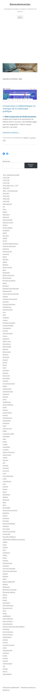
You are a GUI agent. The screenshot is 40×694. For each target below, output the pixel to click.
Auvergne (6, 254)
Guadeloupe (7, 402)
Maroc (5, 492)
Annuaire (6, 236)
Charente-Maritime (9, 304)
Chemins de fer (8, 310)
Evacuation (6, 378)
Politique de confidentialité (11, 687)
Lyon (4, 484)
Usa (4, 666)
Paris (4, 550)
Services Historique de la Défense (13, 627)
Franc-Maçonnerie (9, 384)
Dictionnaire (7, 352)
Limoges (5, 465)
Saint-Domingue (8, 605)
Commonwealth (8, 325)
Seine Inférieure (8, 619)
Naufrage (6, 521)
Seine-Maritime (8, 624)
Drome (5, 362)
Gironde (5, 397)
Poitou (5, 555)
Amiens (5, 225)
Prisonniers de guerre (10, 571)
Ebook (5, 365)
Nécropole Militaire (9, 524)
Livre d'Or (6, 471)
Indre (4, 426)
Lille (4, 463)
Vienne (5, 671)
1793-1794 (6, 183)
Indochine (6, 423)
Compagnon (7, 328)
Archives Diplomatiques (10, 244)
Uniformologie (7, 664)
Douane (5, 360)
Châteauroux (7, 307)
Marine (5, 489)
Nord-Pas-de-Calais (9, 531)
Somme (5, 642)
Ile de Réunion (7, 418)
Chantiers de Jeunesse (10, 299)
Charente (6, 302)
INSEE (25, 138)
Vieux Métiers (7, 674)
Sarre (4, 611)
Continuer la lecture (11, 132)
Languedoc (6, 447)
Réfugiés (5, 576)
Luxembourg (7, 481)
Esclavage (6, 370)
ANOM (5, 238)
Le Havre (6, 450)
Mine (4, 505)
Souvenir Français (8, 645)
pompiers (6, 566)
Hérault (5, 415)
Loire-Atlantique (8, 476)
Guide (5, 407)
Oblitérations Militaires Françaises (14, 539)
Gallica (5, 386)
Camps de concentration (11, 294)
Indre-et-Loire (7, 428)
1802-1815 (6, 188)
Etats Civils (6, 376)
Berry (4, 270)
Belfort (5, 262)
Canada (5, 296)
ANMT (5, 233)
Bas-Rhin (5, 259)
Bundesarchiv (7, 291)
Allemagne (6, 214)
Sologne (5, 640)
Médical (5, 497)
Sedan (5, 613)
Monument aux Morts (10, 510)
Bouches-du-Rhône (9, 281)
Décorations (7, 344)
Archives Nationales (9, 246)
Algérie (5, 212)
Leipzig (5, 457)
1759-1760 (6, 178)
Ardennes (6, 249)
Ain (4, 207)
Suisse (5, 648)
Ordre (5, 545)
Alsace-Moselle (7, 220)
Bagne (5, 257)
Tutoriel (5, 661)
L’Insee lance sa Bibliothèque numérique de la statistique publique (19, 108)
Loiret (5, 479)
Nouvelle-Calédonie (9, 537)
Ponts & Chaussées (9, 568)
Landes (5, 444)
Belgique (5, 265)
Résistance (6, 587)
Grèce (4, 399)
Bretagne (6, 286)
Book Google (7, 278)
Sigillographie (7, 637)
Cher (4, 312)
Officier (5, 542)
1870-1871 (6, 193)
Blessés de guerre (8, 275)
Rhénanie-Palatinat (9, 592)
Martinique (6, 494)
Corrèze (5, 331)
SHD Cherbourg (8, 632)
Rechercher (6, 161)
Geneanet (6, 394)
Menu (20, 17)
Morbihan (6, 513)
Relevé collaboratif (9, 582)
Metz (4, 502)
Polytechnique (7, 563)
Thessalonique (7, 650)
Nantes (5, 516)
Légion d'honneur (8, 452)
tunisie (5, 656)
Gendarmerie (7, 389)
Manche (5, 487)
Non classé (6, 529)
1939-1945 (6, 201)
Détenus (5, 349)
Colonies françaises (9, 323)
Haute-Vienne (7, 413)
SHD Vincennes (8, 634)
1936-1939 (6, 199)
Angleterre (6, 230)
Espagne (5, 373)
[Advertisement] (20, 40)
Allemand (6, 217)
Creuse (5, 336)
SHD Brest (6, 629)
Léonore (5, 460)
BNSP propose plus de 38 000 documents (20, 116)
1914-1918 (6, 196)
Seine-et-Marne (8, 621)
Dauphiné (6, 339)
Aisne (4, 209)
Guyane (5, 410)
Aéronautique (7, 204)
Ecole (4, 368)
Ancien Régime (7, 228)
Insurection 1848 (8, 434)
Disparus (5, 354)
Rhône (5, 595)
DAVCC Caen (7, 341)
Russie (5, 600)
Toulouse (6, 653)
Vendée (5, 669)
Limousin (6, 468)
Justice (5, 442)
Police (5, 558)
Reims (5, 579)
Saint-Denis (6, 603)
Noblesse (6, 526)
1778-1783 (6, 180)
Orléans (5, 547)
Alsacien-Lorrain (8, 222)
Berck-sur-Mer (7, 267)
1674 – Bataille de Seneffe (11, 175)
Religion (5, 584)
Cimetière (6, 317)
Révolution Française (9, 590)
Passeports (6, 553)
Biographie (6, 273)
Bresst (5, 283)
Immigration (7, 421)
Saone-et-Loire (7, 608)
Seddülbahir (7, 616)
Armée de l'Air (7, 251)
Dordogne (6, 357)
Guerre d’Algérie (8, 405)
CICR (4, 315)
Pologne (5, 560)
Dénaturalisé (7, 347)
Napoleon (6, 518)
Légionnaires (7, 455)
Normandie (6, 534)
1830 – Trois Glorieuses (10, 191)
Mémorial (6, 500)
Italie (4, 439)
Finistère (5, 381)
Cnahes (5, 320)
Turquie (5, 658)
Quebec (5, 574)
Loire (4, 473)
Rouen (5, 597)
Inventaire (6, 436)
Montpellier (6, 508)
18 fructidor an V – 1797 (10, 185)
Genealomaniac (20, 4)
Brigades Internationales (11, 288)
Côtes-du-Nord (8, 333)
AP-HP (5, 241)
